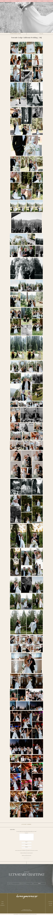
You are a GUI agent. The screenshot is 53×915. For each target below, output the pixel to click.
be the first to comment (26, 824)
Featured (19, 33)
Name (26, 841)
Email (27, 844)
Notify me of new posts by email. (26, 855)
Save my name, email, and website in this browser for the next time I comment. (26, 850)
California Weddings (13, 33)
